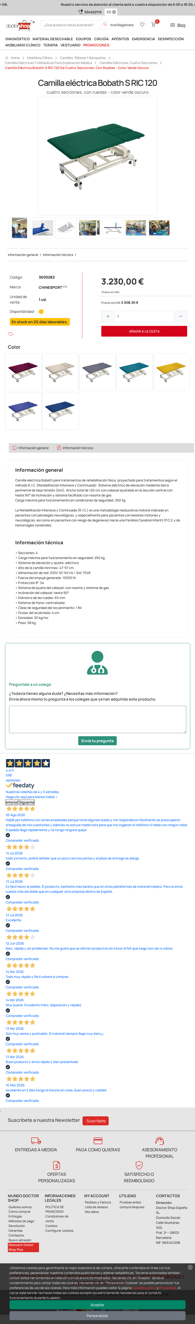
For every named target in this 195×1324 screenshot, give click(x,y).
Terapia (50, 45)
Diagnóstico (17, 38)
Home (12, 57)
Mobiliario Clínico (22, 45)
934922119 (93, 12)
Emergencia (143, 38)
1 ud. (43, 299)
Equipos (83, 38)
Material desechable (53, 38)
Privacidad (167, 1287)
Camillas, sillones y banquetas (83, 57)
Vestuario (70, 45)
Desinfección (171, 38)
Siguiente (27, 802)
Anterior (11, 802)
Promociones (96, 45)
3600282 (47, 277)
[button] (115, 12)
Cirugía (101, 38)
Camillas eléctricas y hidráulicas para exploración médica (48, 62)
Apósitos (120, 38)
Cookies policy (144, 1287)
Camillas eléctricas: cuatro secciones (128, 62)
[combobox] (108, 12)
